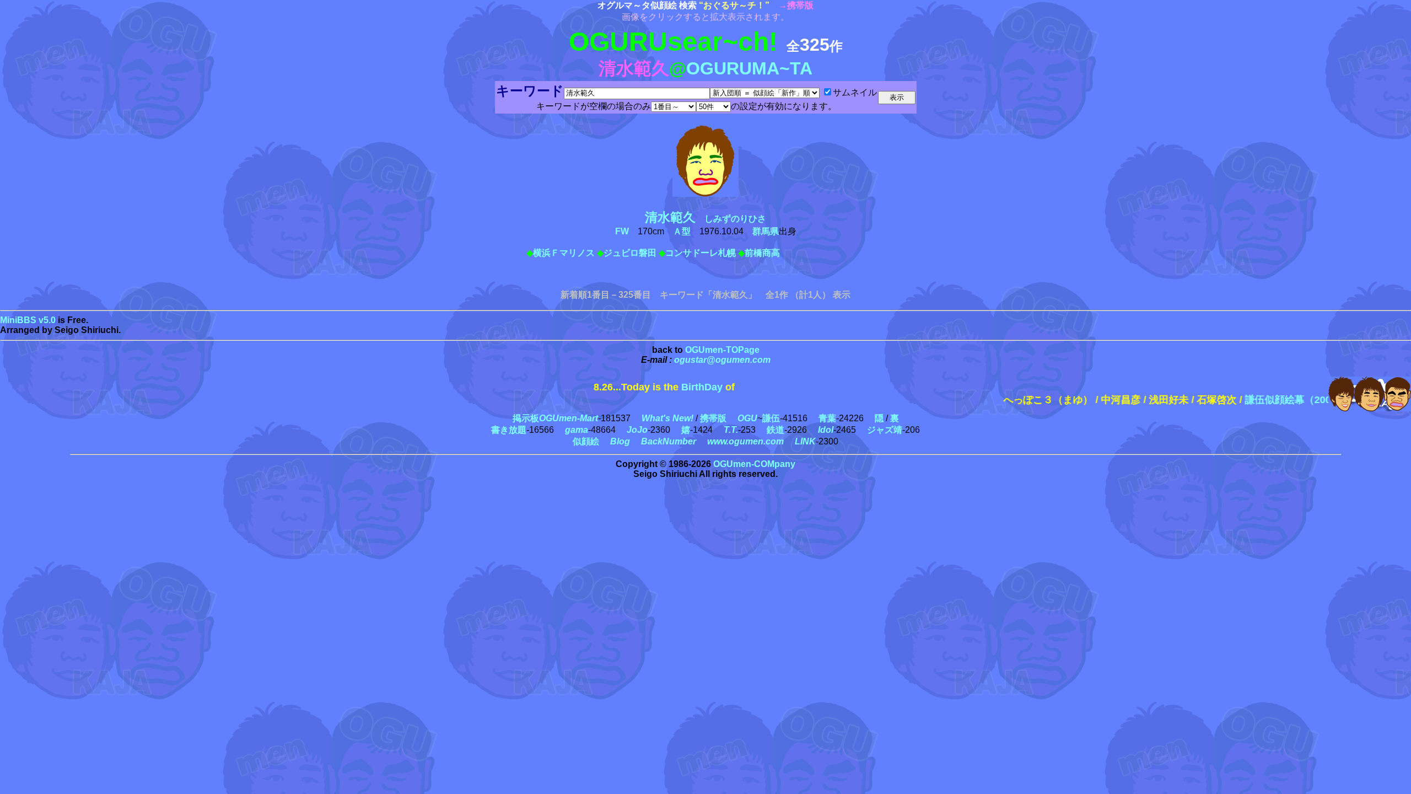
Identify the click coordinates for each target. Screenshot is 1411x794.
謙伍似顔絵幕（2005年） (1276, 399)
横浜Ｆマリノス (564, 252)
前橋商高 (762, 252)
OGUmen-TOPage (722, 350)
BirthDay (702, 387)
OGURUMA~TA (749, 68)
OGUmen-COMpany (754, 464)
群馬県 (765, 231)
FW (622, 231)
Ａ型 (682, 231)
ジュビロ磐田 (630, 252)
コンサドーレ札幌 (700, 252)
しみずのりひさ (710, 218)
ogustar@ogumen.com (722, 359)
